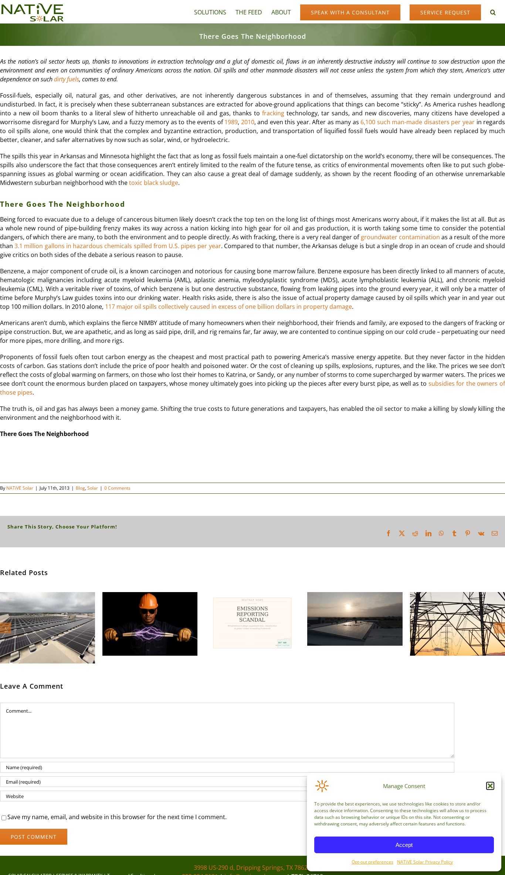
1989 (231, 122)
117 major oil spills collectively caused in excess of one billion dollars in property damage (228, 307)
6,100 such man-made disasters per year (417, 122)
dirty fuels (66, 79)
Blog (80, 488)
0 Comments (117, 488)
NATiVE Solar (19, 488)
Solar (92, 488)
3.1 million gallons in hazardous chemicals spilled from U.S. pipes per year (117, 246)
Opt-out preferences (372, 862)
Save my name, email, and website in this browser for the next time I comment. (117, 817)
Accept (404, 845)
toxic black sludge (153, 183)
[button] (490, 786)
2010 (247, 122)
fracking (273, 113)
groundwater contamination (400, 237)
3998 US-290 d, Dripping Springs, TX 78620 (252, 868)
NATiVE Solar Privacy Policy (425, 862)
